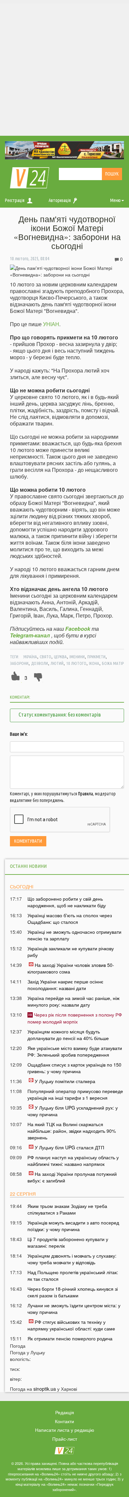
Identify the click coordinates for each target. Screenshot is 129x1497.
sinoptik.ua (44, 1388)
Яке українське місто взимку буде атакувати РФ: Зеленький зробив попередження (74, 1051)
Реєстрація (14, 200)
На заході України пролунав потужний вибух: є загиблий (72, 1177)
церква (60, 656)
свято (45, 656)
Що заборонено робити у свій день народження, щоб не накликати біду (66, 902)
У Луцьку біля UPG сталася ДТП (69, 1147)
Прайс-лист (64, 1438)
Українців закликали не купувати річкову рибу (70, 951)
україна (30, 656)
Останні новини (28, 866)
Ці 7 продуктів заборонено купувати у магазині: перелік (67, 1242)
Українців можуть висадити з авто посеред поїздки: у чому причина (73, 1225)
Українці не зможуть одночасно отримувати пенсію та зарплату (74, 935)
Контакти (64, 1421)
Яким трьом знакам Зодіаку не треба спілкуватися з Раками (67, 1209)
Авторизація (60, 200)
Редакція (64, 1412)
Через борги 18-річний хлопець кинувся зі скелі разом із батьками (72, 1292)
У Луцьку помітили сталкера (65, 1081)
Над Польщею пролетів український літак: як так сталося (72, 1275)
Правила (85, 793)
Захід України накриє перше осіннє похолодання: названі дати (65, 984)
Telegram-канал (30, 635)
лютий (57, 663)
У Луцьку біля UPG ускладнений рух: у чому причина (72, 1111)
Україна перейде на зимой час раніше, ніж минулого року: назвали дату (73, 1001)
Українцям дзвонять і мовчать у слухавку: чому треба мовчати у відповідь (71, 1259)
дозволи (39, 663)
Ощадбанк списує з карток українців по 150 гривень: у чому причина (74, 1067)
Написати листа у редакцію (64, 1429)
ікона (94, 663)
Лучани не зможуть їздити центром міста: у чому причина (73, 1308)
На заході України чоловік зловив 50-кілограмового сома (70, 968)
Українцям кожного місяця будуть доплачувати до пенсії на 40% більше (68, 1034)
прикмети (96, 656)
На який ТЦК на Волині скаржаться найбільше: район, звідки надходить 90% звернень (71, 1131)
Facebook (77, 628)
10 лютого (76, 663)
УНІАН (51, 324)
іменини (77, 656)
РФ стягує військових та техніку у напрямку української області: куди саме (71, 1325)
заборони (19, 663)
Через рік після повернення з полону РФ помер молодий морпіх (74, 1017)
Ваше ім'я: (19, 734)
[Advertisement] (64, 67)
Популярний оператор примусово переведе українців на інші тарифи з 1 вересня (75, 1094)
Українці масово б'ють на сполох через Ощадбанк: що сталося (69, 918)
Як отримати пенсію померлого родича (69, 1338)
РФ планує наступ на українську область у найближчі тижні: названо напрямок (73, 1160)
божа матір (113, 663)
